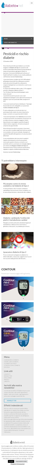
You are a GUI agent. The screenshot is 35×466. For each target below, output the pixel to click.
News (6, 38)
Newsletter (8, 376)
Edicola (7, 367)
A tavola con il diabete (12, 365)
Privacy (6, 379)
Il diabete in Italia (10, 363)
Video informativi (10, 42)
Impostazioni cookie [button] (21, 461)
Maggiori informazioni (17, 464)
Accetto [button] (11, 461)
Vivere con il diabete (11, 361)
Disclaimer (7, 378)
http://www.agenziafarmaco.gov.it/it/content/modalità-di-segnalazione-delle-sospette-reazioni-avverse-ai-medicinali (18, 421)
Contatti (7, 374)
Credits (6, 381)
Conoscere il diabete (11, 360)
